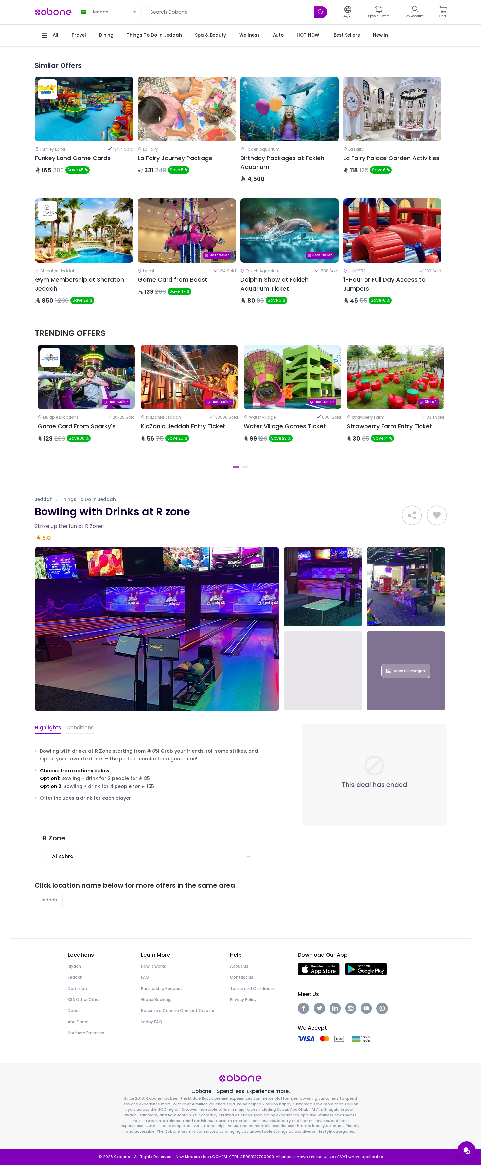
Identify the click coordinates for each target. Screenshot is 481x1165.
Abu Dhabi (78, 1021)
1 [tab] (236, 467)
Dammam (78, 988)
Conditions (80, 727)
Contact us (241, 977)
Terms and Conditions (253, 988)
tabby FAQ (151, 1021)
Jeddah (44, 499)
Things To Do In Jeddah (88, 499)
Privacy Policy (243, 999)
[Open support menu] (466, 1150)
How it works (153, 966)
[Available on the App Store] (319, 969)
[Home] (53, 11)
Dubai (74, 1010)
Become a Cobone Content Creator (177, 1010)
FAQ (145, 977)
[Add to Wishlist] (437, 515)
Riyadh (74, 966)
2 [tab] (245, 467)
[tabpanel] (86, 403)
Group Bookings (157, 999)
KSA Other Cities (84, 999)
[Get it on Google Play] (366, 969)
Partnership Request (161, 988)
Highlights (48, 727)
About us (239, 966)
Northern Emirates (86, 1033)
